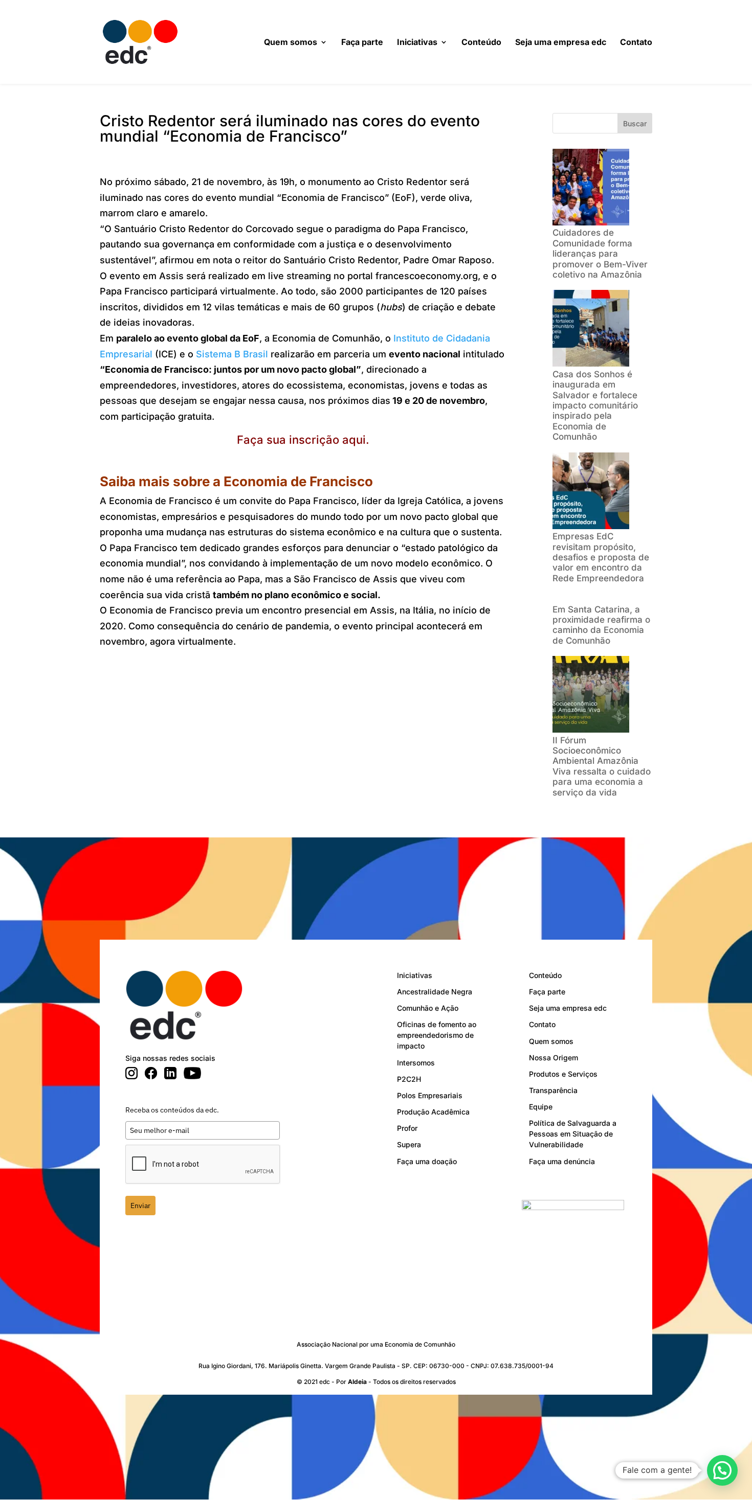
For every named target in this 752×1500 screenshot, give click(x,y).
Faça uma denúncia (562, 1161)
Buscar (635, 123)
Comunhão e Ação (427, 1008)
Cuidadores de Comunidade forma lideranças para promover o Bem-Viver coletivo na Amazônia (600, 254)
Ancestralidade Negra (434, 991)
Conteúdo (481, 42)
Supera (409, 1144)
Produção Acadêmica (433, 1111)
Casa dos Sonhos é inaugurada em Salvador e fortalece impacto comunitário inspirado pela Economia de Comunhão (595, 405)
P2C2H (409, 1079)
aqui (354, 439)
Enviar (140, 1205)
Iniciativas (417, 42)
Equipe (540, 1106)
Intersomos (416, 1062)
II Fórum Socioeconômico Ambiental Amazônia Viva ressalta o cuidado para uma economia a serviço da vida (601, 766)
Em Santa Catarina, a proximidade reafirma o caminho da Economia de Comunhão (601, 625)
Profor (407, 1128)
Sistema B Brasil (232, 354)
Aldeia (357, 1381)
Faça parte (362, 42)
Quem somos (290, 42)
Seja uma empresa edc (560, 42)
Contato (636, 42)
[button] (722, 1470)
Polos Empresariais (429, 1095)
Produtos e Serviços (563, 1074)
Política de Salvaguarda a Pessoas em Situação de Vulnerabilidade (572, 1134)
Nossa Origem (553, 1057)
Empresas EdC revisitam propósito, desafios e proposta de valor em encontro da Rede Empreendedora (600, 557)
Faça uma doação (427, 1161)
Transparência (553, 1090)
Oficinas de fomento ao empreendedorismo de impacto (436, 1035)
